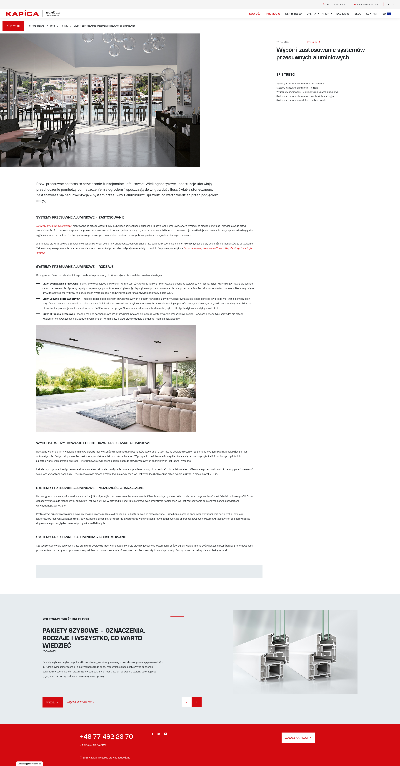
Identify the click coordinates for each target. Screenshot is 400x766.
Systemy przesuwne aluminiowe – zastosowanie (300, 83)
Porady (64, 25)
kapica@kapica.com (93, 745)
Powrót (15, 25)
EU (384, 13)
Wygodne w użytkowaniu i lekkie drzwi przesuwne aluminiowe (307, 91)
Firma (325, 13)
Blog (358, 13)
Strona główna (36, 25)
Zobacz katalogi (296, 737)
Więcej (50, 702)
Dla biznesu (293, 13)
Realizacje (342, 13)
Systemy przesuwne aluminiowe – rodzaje (297, 87)
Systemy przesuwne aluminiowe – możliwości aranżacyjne (305, 96)
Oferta (311, 13)
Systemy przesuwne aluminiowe (54, 225)
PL (389, 4)
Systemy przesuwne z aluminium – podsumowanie (301, 100)
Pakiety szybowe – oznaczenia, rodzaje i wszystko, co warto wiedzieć (93, 637)
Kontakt (372, 13)
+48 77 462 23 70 (106, 736)
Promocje (273, 13)
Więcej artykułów (79, 702)
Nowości (255, 13)
